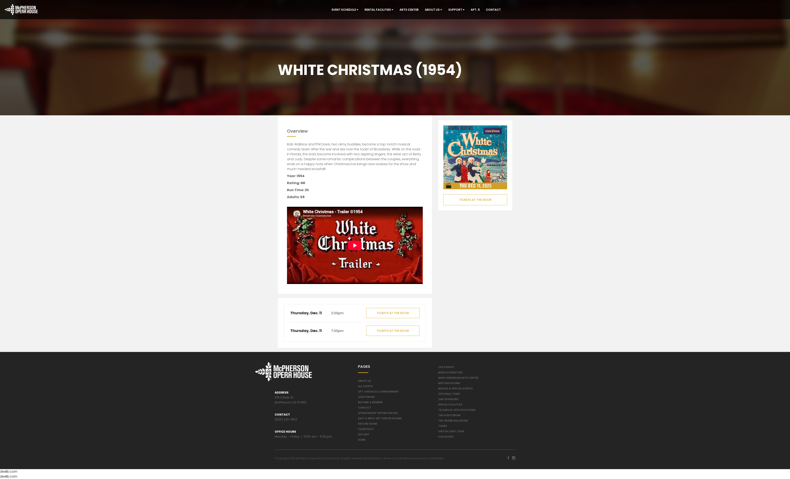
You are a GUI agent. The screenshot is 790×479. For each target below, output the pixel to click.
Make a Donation (450, 372)
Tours (442, 425)
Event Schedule (344, 10)
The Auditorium (449, 415)
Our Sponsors (448, 399)
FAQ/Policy (366, 429)
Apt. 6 (475, 10)
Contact (493, 10)
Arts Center (409, 10)
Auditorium (366, 397)
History (363, 434)
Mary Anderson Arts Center (458, 377)
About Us (432, 10)
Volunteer (445, 436)
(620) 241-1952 (286, 419)
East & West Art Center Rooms (380, 418)
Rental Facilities (378, 10)
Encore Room (367, 423)
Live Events (446, 367)
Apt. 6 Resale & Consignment (378, 391)
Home (362, 440)
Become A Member (370, 402)
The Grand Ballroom (453, 420)
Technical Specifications (456, 409)
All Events (365, 386)
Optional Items (449, 393)
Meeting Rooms (449, 383)
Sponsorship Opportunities (378, 413)
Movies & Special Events (455, 388)
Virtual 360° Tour (451, 431)
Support (455, 10)
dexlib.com (8, 471)
